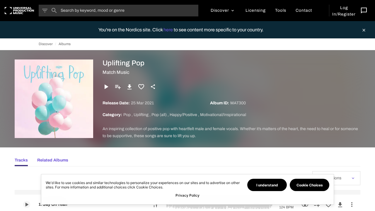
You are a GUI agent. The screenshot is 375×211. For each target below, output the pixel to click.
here (168, 29)
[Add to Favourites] (141, 86)
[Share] (152, 86)
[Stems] (155, 204)
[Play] (106, 86)
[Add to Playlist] (117, 86)
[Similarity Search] (304, 204)
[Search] (54, 10)
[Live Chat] (363, 10)
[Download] (129, 86)
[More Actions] (351, 204)
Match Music (116, 72)
